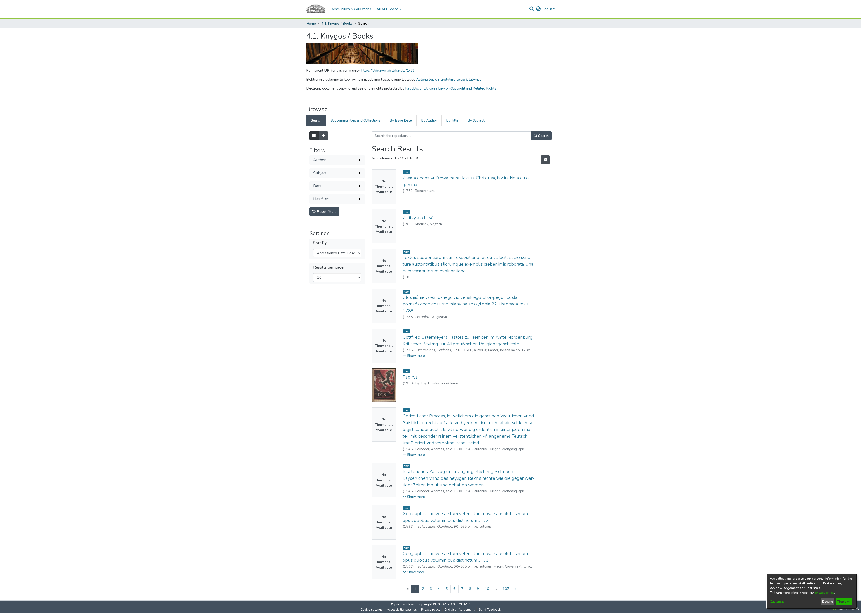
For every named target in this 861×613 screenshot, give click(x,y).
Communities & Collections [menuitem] (350, 8)
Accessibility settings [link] (402, 609)
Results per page (328, 267)
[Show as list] (314, 135)
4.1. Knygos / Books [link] (337, 23)
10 (487, 588)
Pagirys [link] (410, 377)
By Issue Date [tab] (401, 120)
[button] (531, 9)
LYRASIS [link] (464, 604)
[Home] (315, 8)
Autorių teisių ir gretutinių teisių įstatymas (448, 79)
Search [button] (543, 135)
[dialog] (812, 591)
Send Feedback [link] (490, 609)
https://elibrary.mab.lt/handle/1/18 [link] (388, 70)
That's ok (843, 602)
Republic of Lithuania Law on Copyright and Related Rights (450, 88)
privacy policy (824, 593)
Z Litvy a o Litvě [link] (418, 218)
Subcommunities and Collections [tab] (355, 120)
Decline (827, 602)
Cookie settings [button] (372, 609)
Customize (777, 602)
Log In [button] (547, 8)
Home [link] (311, 23)
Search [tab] (316, 120)
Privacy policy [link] (430, 609)
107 (505, 588)
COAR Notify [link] (848, 608)
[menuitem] (389, 9)
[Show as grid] (323, 135)
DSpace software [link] (403, 604)
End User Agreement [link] (459, 609)
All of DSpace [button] (387, 8)
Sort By (320, 243)
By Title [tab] (452, 120)
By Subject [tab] (476, 120)
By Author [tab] (429, 120)
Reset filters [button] (326, 211)
